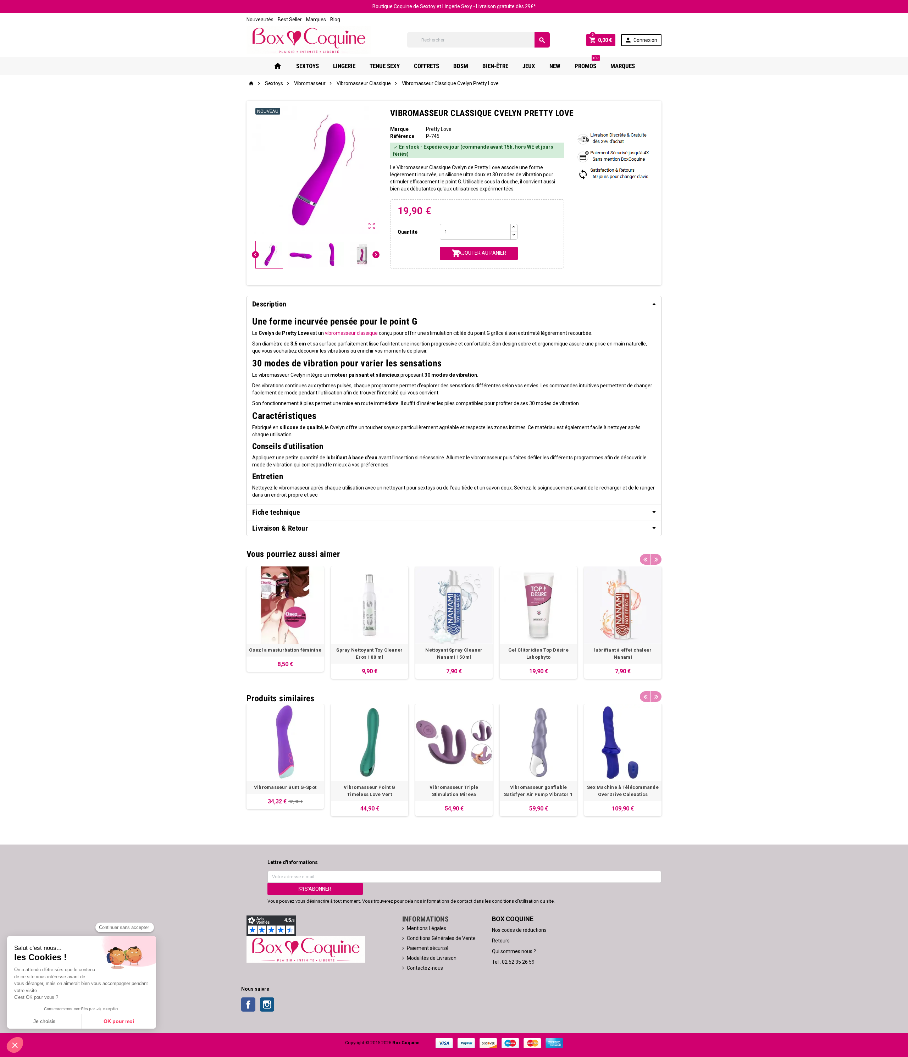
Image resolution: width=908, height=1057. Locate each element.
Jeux (528, 66)
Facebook (248, 1004)
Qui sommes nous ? (514, 951)
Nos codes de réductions (519, 930)
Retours (501, 940)
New (554, 66)
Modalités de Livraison (431, 958)
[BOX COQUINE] (309, 40)
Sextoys (307, 66)
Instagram (267, 1004)
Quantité (407, 232)
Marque (399, 129)
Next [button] (656, 559)
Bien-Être (495, 66)
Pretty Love (439, 129)
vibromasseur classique (351, 333)
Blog (335, 19)
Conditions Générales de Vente (441, 938)
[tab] (454, 304)
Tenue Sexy (385, 66)
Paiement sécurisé (428, 948)
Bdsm (460, 66)
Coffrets (426, 66)
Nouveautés (260, 19)
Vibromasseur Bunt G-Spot (285, 787)
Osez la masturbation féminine (285, 650)
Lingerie (344, 66)
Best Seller (290, 19)
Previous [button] (645, 559)
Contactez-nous (425, 968)
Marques (316, 19)
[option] (285, 619)
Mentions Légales (426, 928)
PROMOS (587, 63)
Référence (402, 136)
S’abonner (317, 889)
